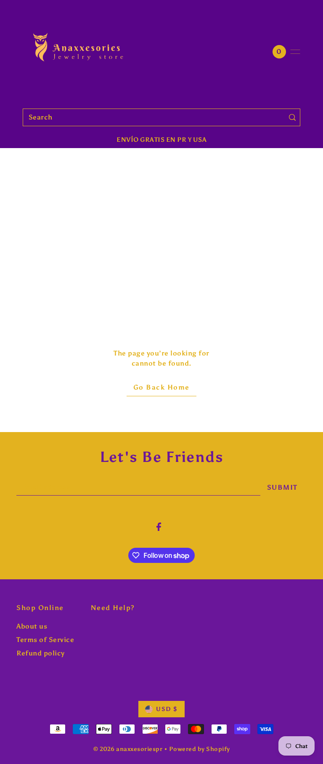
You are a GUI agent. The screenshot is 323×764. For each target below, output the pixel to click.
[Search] (292, 117)
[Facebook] (158, 526)
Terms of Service (45, 640)
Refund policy (40, 653)
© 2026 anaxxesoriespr (128, 749)
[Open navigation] (295, 51)
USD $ (167, 709)
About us (31, 626)
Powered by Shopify (199, 749)
